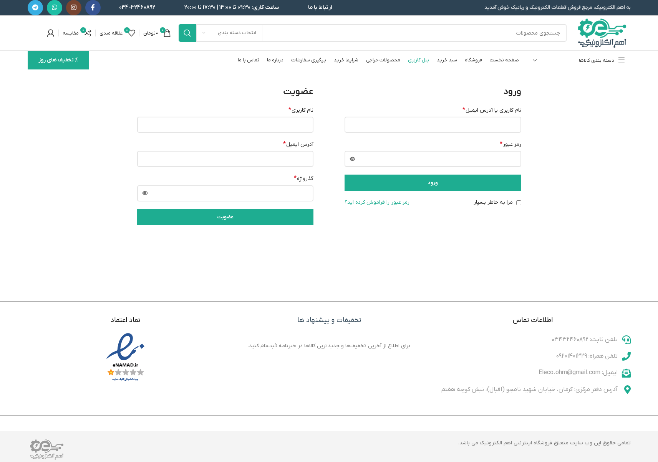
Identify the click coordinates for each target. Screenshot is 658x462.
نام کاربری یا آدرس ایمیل (491, 110)
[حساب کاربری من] (50, 33)
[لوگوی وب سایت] (602, 32)
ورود (433, 183)
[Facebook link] (93, 7)
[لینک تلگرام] (35, 7)
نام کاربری (300, 110)
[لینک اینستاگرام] (73, 7)
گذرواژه (303, 178)
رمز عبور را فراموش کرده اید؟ (377, 202)
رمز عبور (510, 144)
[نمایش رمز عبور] (353, 159)
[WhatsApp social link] (54, 7)
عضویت (225, 217)
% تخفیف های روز (58, 60)
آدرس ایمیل (298, 144)
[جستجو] (187, 33)
